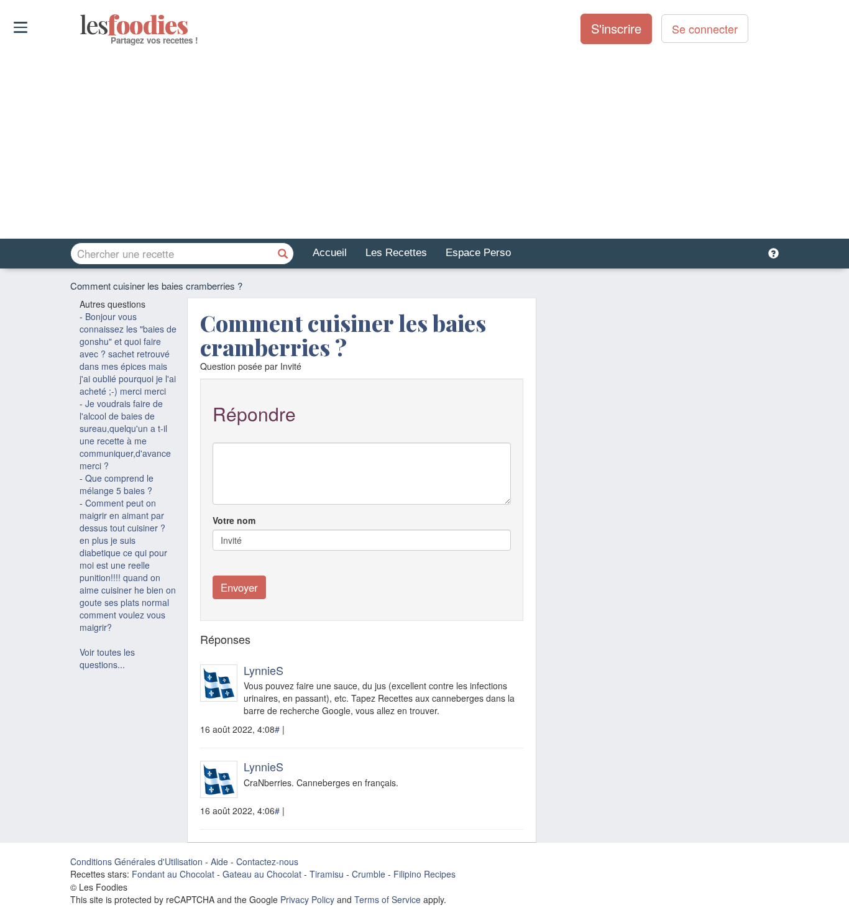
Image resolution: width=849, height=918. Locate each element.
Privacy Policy (307, 899)
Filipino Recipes (424, 874)
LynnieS (263, 670)
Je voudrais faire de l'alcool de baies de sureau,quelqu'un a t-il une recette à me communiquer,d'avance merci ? (125, 434)
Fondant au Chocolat (173, 874)
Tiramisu (327, 874)
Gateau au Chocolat (262, 874)
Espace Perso (478, 253)
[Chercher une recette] (283, 253)
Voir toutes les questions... (107, 658)
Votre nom (234, 520)
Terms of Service (387, 899)
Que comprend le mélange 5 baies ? (117, 484)
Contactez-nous (267, 861)
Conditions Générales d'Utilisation (136, 861)
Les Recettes (396, 253)
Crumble (368, 874)
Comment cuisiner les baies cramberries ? (343, 335)
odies (81, 24)
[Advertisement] (424, 142)
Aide (219, 861)
